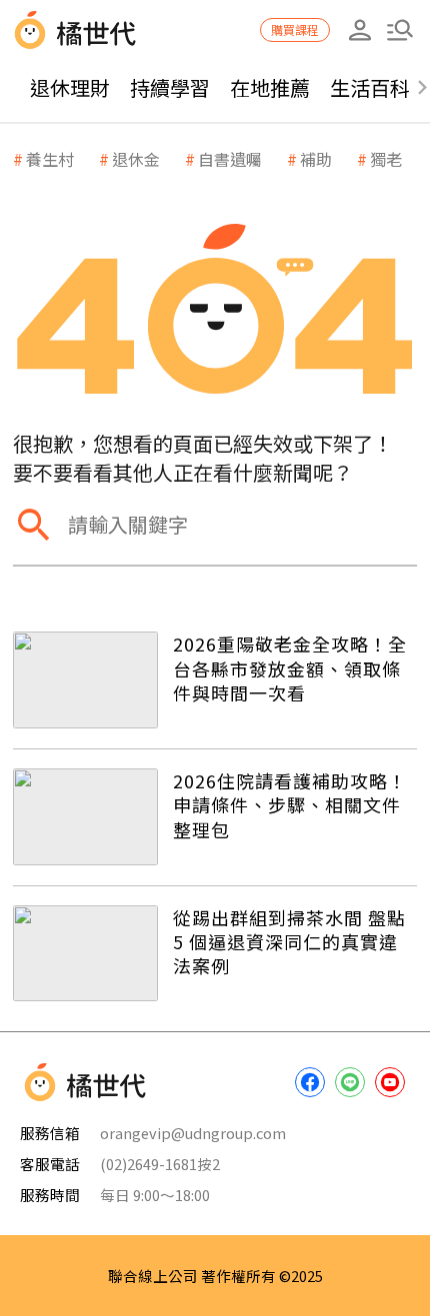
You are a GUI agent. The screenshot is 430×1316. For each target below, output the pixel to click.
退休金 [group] (136, 159)
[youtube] (390, 1082)
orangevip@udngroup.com (193, 1132)
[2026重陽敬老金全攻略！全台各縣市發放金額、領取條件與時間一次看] (85, 680)
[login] (360, 30)
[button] (400, 30)
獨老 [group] (386, 159)
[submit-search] (33, 524)
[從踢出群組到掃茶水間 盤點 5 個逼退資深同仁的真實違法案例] (85, 953)
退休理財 (70, 87)
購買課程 (295, 29)
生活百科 (370, 87)
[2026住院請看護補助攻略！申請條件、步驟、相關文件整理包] (85, 816)
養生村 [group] (50, 159)
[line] (350, 1082)
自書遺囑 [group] (230, 159)
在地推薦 (270, 87)
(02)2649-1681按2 (160, 1163)
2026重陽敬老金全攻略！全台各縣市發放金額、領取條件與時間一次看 (290, 668)
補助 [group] (316, 159)
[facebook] (310, 1082)
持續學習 (170, 87)
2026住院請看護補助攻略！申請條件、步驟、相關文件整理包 (290, 804)
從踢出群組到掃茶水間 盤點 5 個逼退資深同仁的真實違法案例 (289, 941)
